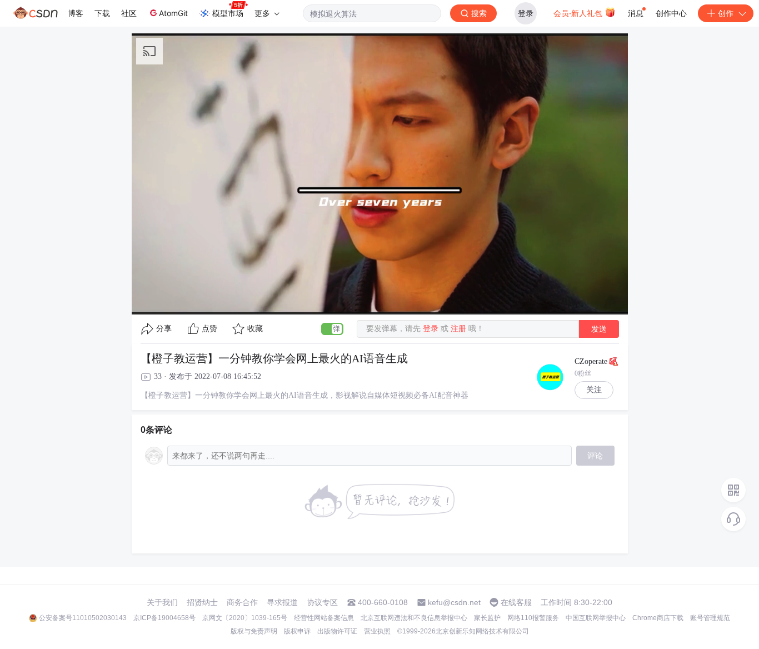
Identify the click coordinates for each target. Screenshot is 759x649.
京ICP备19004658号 (164, 618)
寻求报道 (282, 602)
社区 (129, 13)
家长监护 (487, 618)
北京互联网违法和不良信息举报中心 (414, 618)
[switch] (332, 329)
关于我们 (162, 602)
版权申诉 (297, 631)
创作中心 (671, 13)
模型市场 (227, 13)
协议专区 (322, 602)
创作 (725, 13)
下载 (102, 13)
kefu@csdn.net (454, 602)
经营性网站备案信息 (324, 618)
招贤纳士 (202, 602)
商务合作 (242, 602)
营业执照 (377, 631)
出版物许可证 (337, 631)
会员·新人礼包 (579, 13)
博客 (75, 13)
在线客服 (516, 602)
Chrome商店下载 (657, 618)
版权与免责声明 (254, 631)
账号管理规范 (710, 618)
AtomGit (173, 13)
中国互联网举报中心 (596, 618)
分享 (164, 328)
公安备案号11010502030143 (83, 618)
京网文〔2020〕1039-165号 (244, 618)
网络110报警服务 (533, 618)
